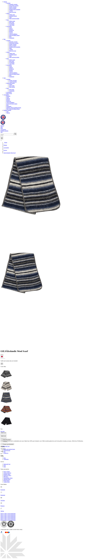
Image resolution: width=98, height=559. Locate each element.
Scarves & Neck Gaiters (11, 103)
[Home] (3, 119)
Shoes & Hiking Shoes (14, 35)
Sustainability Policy (8, 478)
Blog (4, 458)
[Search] (15, 134)
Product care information (8, 444)
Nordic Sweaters (13, 80)
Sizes (4, 466)
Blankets (8, 96)
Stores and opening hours (9, 449)
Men (4, 39)
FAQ (4, 465)
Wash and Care (6, 446)
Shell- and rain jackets (14, 18)
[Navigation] (1, 140)
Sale (2, 132)
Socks (10, 27)
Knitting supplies (7, 110)
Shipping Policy (7, 479)
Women (5, 1)
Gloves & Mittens (13, 34)
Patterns (8, 112)
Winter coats (12, 14)
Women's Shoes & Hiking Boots (13, 107)
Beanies (11, 31)
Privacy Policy (6, 471)
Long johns (11, 25)
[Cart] (2, 136)
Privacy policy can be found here (8, 513)
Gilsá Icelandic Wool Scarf (9, 152)
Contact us (5, 453)
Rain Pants (11, 89)
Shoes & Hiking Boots (14, 74)
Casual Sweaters (13, 81)
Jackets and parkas (10, 83)
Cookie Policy (6, 482)
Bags (10, 36)
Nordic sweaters (13, 7)
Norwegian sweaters (13, 5)
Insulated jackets (13, 54)
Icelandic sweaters (13, 4)
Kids (4, 78)
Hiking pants (12, 21)
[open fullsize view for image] (49, 203)
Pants (7, 19)
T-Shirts (11, 10)
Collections (6, 459)
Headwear (11, 30)
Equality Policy (6, 474)
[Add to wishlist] (2, 356)
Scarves (11, 32)
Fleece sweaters (12, 8)
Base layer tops (12, 12)
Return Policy (6, 480)
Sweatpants (11, 23)
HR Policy (5, 476)
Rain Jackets (12, 87)
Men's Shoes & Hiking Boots (13, 109)
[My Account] (2, 138)
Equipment (11, 38)
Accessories (9, 26)
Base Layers (9, 93)
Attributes (5, 441)
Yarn (7, 111)
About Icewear (6, 450)
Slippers (11, 28)
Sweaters (8, 3)
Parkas (10, 84)
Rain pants (11, 22)
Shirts (10, 48)
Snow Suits (11, 85)
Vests (10, 17)
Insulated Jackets (13, 16)
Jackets (8, 13)
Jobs (4, 451)
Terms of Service (7, 472)
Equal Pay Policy (7, 475)
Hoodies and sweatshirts (14, 9)
